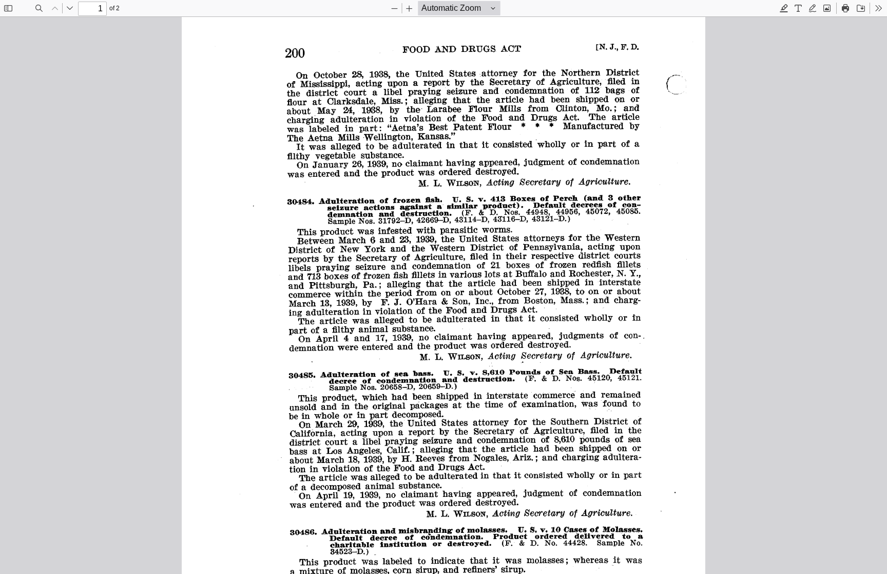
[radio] (784, 8)
